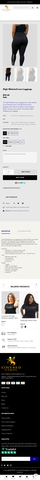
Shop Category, (26, 124)
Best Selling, (20, 122)
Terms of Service (6, 433)
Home (3, 392)
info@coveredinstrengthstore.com (15, 374)
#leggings (22, 115)
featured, (26, 122)
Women (33, 124)
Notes (5, 150)
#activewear (15, 115)
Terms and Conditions (8, 422)
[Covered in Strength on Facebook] (1, 465)
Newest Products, (16, 124)
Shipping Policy (6, 429)
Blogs (3, 404)
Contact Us (5, 408)
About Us (4, 396)
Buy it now (20, 177)
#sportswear (29, 115)
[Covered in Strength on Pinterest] (7, 465)
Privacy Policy (5, 418)
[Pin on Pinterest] (23, 203)
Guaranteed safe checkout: (11, 188)
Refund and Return (7, 426)
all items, (13, 122)
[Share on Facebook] (15, 203)
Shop (3, 400)
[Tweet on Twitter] (18, 203)
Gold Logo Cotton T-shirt (28, 320)
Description (5, 231)
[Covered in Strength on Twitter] (4, 465)
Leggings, (32, 122)
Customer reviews (24, 231)
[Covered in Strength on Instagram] (11, 465)
